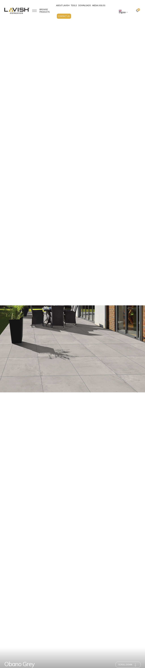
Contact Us (64, 16)
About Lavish (63, 5)
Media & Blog (98, 5)
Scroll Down (125, 664)
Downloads (84, 5)
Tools (74, 5)
